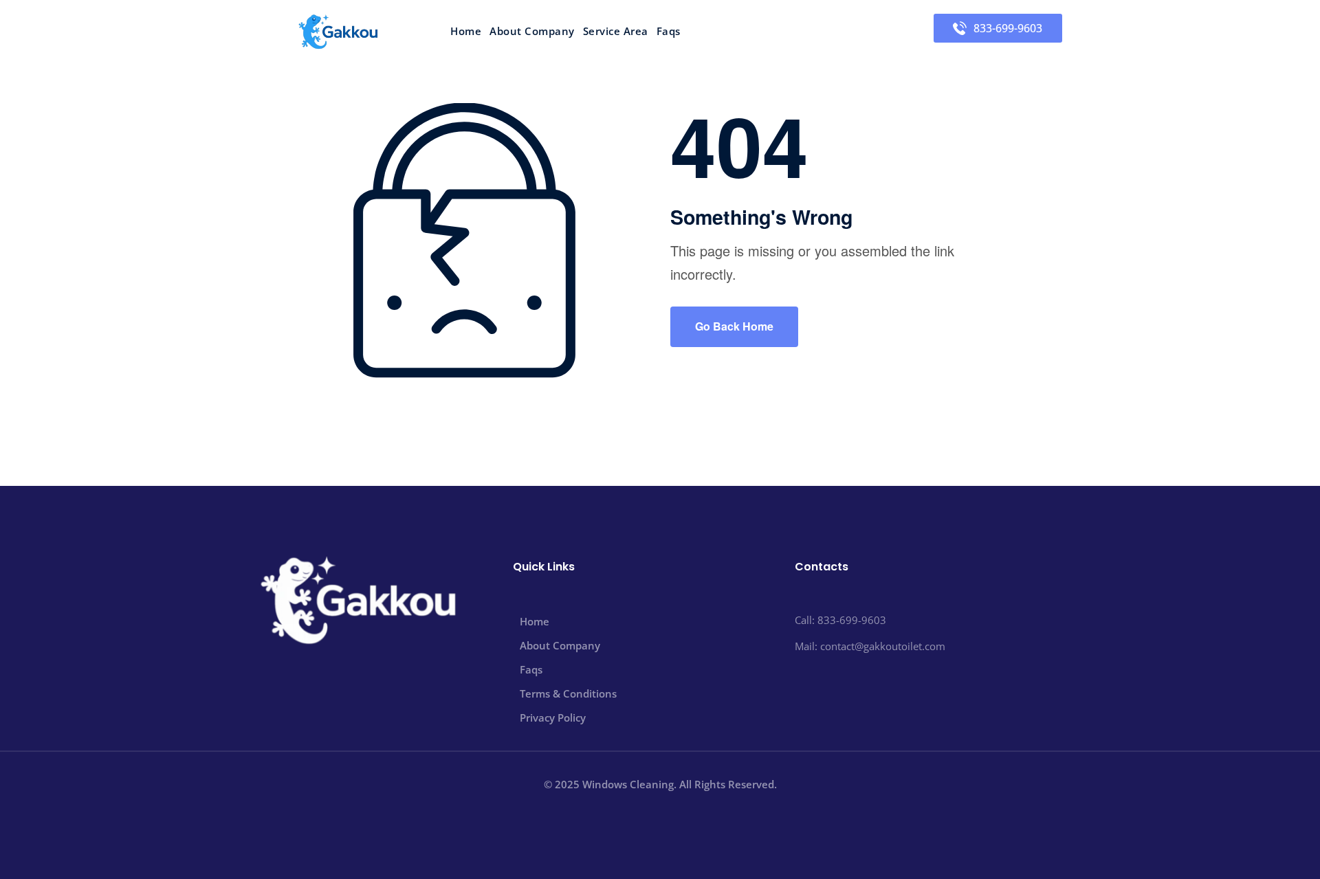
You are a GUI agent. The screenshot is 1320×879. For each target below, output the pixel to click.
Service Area (615, 31)
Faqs (669, 31)
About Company (532, 31)
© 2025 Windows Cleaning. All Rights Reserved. (660, 784)
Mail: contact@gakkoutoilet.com (870, 646)
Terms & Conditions (568, 693)
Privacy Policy (553, 717)
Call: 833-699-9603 (840, 620)
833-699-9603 (1008, 28)
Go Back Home (734, 326)
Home (465, 31)
